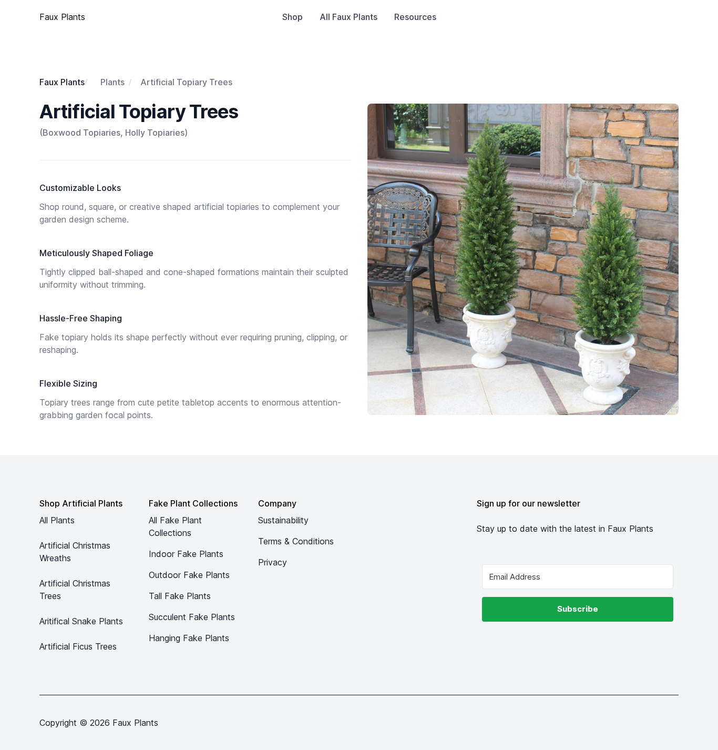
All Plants (57, 520)
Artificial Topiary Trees (186, 82)
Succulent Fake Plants (192, 617)
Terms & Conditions (296, 541)
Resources (415, 17)
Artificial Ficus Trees (78, 646)
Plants (112, 82)
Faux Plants (62, 82)
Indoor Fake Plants (186, 554)
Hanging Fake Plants (189, 638)
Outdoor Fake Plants (189, 575)
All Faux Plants (348, 17)
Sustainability (283, 520)
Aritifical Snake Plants (81, 621)
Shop (292, 17)
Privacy (272, 562)
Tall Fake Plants (180, 596)
